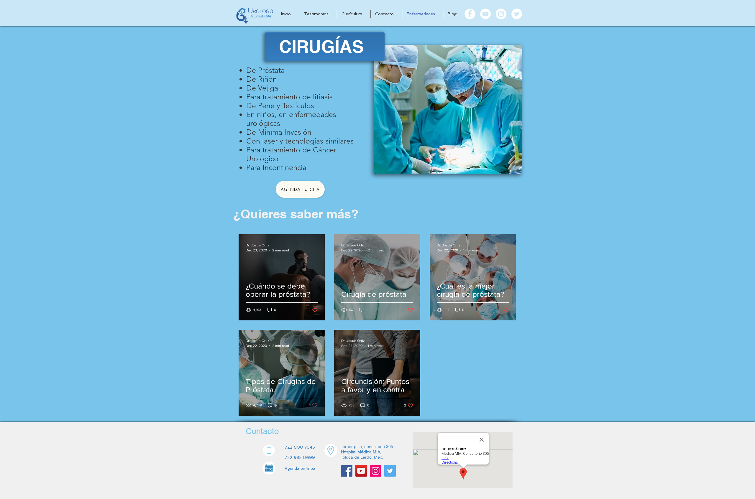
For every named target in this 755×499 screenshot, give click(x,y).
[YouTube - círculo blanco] (485, 14)
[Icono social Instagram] (375, 471)
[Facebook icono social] (346, 471)
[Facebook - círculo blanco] (470, 14)
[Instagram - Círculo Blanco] (501, 14)
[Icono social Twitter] (390, 471)
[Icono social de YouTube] (361, 471)
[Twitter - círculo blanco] (516, 14)
